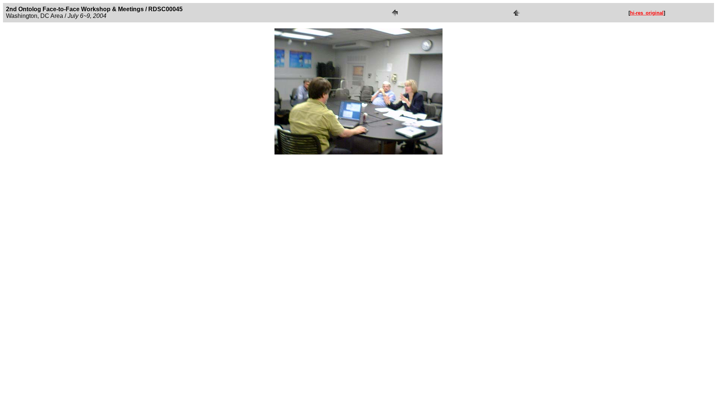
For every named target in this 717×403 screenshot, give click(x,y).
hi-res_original (647, 13)
